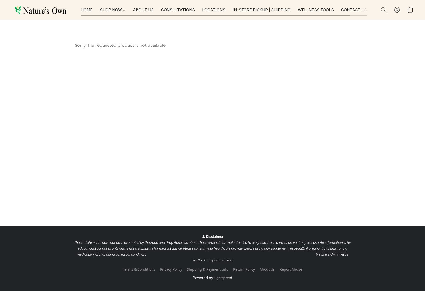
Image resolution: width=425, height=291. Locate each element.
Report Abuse (291, 269)
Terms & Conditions (139, 269)
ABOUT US (143, 9)
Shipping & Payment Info (207, 269)
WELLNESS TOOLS (316, 9)
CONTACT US (354, 9)
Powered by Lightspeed (212, 278)
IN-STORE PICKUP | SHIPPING (261, 9)
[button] (41, 10)
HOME (86, 9)
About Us (267, 269)
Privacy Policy (171, 269)
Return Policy (244, 269)
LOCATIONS (213, 9)
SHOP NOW (111, 9)
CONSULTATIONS (178, 9)
